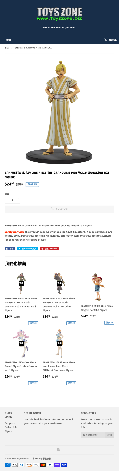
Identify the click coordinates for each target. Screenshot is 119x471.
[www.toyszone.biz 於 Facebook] (58, 450)
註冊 (109, 435)
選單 (8, 40)
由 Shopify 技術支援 (42, 459)
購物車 (112, 40)
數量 (7, 194)
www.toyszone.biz (20, 459)
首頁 (7, 48)
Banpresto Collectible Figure (11, 427)
